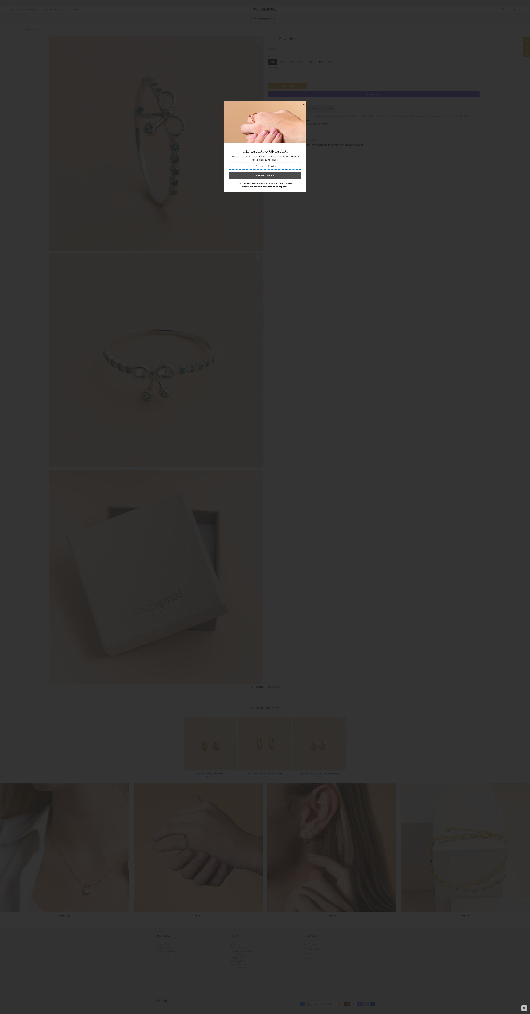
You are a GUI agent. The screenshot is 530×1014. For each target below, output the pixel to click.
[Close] (303, 104)
